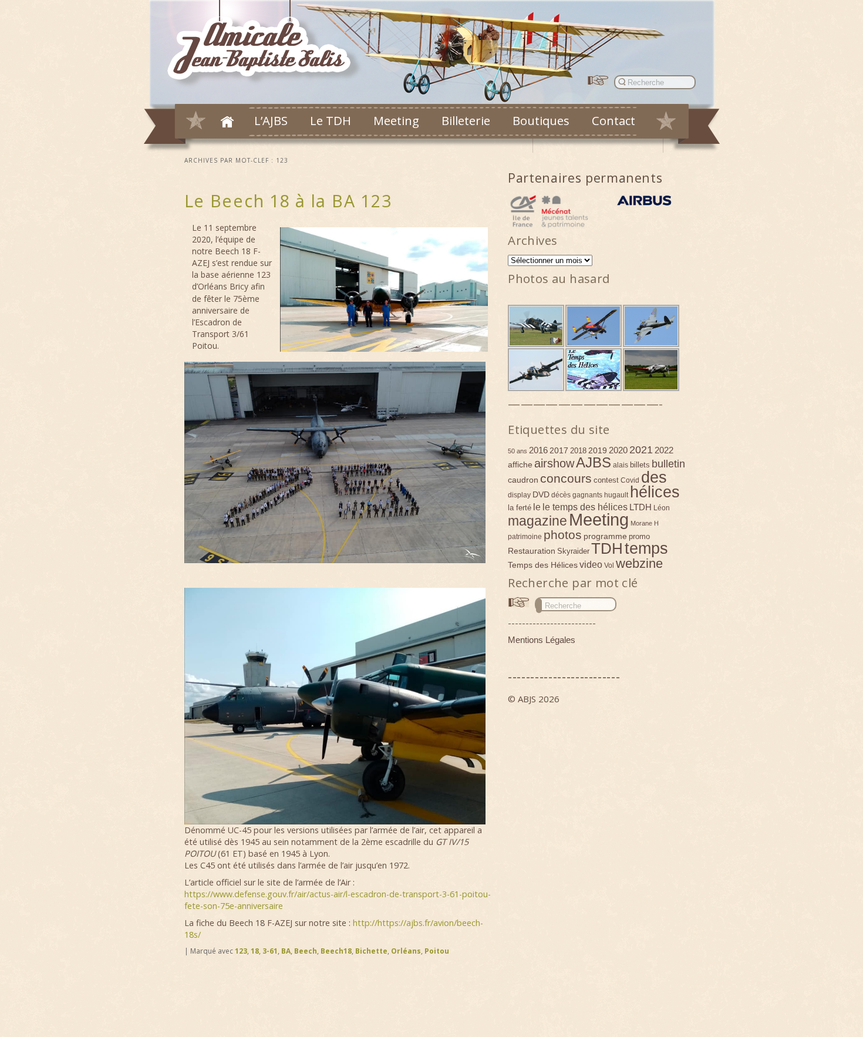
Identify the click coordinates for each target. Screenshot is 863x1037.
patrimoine (525, 537)
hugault (616, 495)
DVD (541, 494)
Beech (305, 951)
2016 (538, 450)
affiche (520, 464)
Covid (630, 480)
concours (566, 478)
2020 (618, 450)
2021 (641, 450)
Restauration (531, 550)
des (654, 477)
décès (561, 495)
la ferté (519, 507)
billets (640, 464)
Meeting (396, 120)
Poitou (436, 951)
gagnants (587, 495)
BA (286, 951)
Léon (661, 508)
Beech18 (336, 951)
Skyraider (573, 551)
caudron (523, 479)
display (519, 495)
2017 (559, 450)
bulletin (668, 464)
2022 (664, 450)
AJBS (593, 462)
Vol (609, 565)
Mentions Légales (541, 640)
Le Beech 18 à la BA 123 (288, 200)
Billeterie (465, 120)
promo (639, 536)
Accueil (227, 121)
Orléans (406, 951)
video (590, 564)
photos (563, 534)
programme (605, 536)
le (537, 506)
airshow (554, 463)
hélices (655, 492)
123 (241, 951)
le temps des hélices (585, 506)
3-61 (270, 951)
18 (255, 951)
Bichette (371, 951)
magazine (537, 520)
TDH (607, 548)
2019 (597, 450)
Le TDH (330, 120)
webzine (639, 563)
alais (620, 465)
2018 (578, 450)
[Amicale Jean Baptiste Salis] (265, 45)
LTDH (640, 507)
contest (606, 480)
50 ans (517, 450)
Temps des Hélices (543, 565)
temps (646, 548)
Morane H (645, 523)
